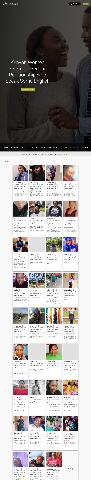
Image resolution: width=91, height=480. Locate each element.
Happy (65, 297)
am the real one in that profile (20, 297)
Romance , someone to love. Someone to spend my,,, (70, 225)
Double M (51, 362)
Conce (16, 362)
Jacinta (17, 433)
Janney (67, 362)
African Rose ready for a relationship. (20, 225)
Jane (49, 254)
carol (32, 362)
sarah (49, 326)
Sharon (67, 397)
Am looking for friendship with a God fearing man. (20, 404)
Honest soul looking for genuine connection (54, 404)
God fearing (66, 262)
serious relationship (35, 297)
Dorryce (17, 397)
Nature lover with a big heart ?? (54, 225)
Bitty (16, 254)
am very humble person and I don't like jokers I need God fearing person (37, 442)
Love (15, 369)
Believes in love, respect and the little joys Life (54, 440)
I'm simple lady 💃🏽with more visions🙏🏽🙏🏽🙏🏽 (70, 370)
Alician (16, 469)
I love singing (67, 299)
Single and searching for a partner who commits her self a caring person (20, 336)
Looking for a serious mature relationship (54, 297)
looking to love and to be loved (54, 476)
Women (35, 154)
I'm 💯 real (66, 440)
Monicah (17, 183)
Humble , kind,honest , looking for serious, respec (70, 190)
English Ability (59, 154)
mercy (66, 254)
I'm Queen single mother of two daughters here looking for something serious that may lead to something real (70, 444)
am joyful (49, 263)
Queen (66, 433)
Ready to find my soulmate (70, 333)
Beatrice (50, 183)
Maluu (66, 183)
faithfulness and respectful (36, 476)
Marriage (49, 154)
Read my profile (50, 190)
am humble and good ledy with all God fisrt (53, 335)
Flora (15, 333)
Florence (17, 326)
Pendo (33, 183)
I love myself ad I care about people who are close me (20, 300)
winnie (66, 326)
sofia (16, 290)
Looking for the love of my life (70, 404)
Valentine (51, 397)
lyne (32, 219)
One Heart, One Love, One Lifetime (54, 369)
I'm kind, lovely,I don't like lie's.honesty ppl (20, 479)
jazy (32, 397)
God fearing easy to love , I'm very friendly (37, 370)
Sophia (16, 219)
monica (33, 326)
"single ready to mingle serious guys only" (20, 261)
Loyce (32, 469)
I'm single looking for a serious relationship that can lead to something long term (20, 372)
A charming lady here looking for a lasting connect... (20, 190)
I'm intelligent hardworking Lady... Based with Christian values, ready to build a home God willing (70, 408)
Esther (49, 433)
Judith (33, 433)
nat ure (48, 261)
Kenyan (42, 154)
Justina (50, 469)
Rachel (50, 219)
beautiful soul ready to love (20, 440)
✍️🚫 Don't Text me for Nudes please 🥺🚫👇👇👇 (37, 190)
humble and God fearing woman (36, 263)
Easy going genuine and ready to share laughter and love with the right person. (53, 443)
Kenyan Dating (26, 154)
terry (32, 290)
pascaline (68, 290)
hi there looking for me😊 (20, 476)
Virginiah (50, 290)
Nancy (33, 254)
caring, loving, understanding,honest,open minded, (36, 336)
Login (85, 4)
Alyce (66, 219)
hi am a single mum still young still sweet (37, 333)
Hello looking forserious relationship (54, 333)
